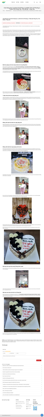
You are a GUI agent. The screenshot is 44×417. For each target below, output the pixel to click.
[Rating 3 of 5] (7, 351)
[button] (37, 2)
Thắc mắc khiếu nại (18, 408)
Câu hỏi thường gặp (29, 404)
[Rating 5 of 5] (10, 351)
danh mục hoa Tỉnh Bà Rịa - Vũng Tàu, (11, 341)
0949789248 (35, 403)
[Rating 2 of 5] (6, 351)
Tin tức (4, 10)
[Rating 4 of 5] (8, 351)
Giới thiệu (17, 2)
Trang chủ (13, 2)
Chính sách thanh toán (19, 406)
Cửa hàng (26, 2)
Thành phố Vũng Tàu (9, 10)
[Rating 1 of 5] (5, 351)
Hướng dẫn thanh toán (28, 406)
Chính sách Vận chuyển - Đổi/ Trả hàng (20, 403)
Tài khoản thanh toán (28, 408)
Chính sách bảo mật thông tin (20, 401)
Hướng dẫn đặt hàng (18, 405)
